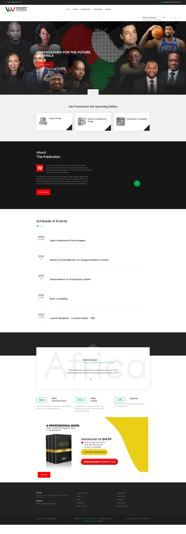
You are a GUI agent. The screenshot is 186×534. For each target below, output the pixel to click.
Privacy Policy (121, 503)
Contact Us (80, 503)
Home (68, 9)
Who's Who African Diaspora (89, 519)
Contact (108, 9)
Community (97, 9)
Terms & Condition (123, 506)
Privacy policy (130, 519)
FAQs (79, 496)
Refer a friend (81, 506)
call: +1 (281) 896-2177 (14, 2)
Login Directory (82, 493)
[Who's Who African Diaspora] (16, 9)
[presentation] (90, 92)
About (75, 9)
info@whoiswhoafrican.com (172, 2)
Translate (157, 20)
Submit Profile (55, 119)
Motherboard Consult (91, 521)
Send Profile (85, 9)
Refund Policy (121, 496)
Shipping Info (121, 493)
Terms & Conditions (143, 519)
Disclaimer (120, 500)
